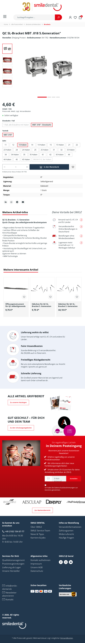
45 (17, 159)
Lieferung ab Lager (11, 567)
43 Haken (60, 154)
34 (6, 154)
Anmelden (73, 479)
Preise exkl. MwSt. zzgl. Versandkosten (16, 111)
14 (32, 145)
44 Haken (7, 159)
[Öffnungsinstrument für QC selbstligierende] (16, 288)
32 (61, 150)
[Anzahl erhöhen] (27, 167)
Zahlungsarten (66, 530)
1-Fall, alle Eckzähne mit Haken (16, 125)
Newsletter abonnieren (9, 594)
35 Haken (33, 154)
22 (77, 145)
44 (69, 154)
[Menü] (4, 16)
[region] (42, 295)
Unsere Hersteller (11, 570)
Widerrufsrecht (66, 534)
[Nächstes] (81, 71)
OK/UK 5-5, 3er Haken (42, 159)
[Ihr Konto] (70, 17)
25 (35, 150)
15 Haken (60, 145)
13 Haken (23, 145)
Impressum (36, 563)
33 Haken (71, 150)
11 (6, 145)
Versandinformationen (70, 526)
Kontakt (9, 599)
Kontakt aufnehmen (40, 560)
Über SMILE (36, 526)
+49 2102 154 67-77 (14, 531)
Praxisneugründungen (13, 563)
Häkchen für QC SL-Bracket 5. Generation (41, 305)
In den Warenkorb (51, 167)
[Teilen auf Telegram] (17, 202)
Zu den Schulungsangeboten (21, 428)
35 (24, 154)
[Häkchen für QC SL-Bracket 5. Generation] (42, 288)
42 (50, 154)
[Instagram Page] (66, 562)
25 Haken (44, 150)
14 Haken (41, 145)
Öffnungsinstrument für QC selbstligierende (15, 305)
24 (17, 150)
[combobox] (34, 17)
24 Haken (26, 150)
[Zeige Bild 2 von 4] (49, 97)
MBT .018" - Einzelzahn (41, 125)
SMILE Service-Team (40, 530)
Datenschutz (37, 570)
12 (13, 145)
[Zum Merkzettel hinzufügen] (73, 167)
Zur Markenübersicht (42, 510)
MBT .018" (8, 135)
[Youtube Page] (71, 562)
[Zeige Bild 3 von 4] (53, 97)
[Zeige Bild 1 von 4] (42, 97)
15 (51, 145)
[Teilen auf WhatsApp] (11, 202)
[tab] (15, 212)
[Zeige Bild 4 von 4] (58, 97)
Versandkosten (66, 638)
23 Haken (7, 150)
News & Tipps (37, 534)
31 (54, 150)
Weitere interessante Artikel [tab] (20, 269)
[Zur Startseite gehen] (42, 7)
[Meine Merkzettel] (75, 17)
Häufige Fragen (66, 537)
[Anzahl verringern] (4, 167)
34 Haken (15, 154)
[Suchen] (58, 17)
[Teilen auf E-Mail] (23, 202)
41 (43, 154)
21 (69, 145)
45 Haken (26, 159)
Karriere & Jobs (38, 537)
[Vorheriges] (16, 71)
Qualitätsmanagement (13, 560)
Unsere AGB (36, 567)
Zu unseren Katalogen (18, 402)
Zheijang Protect (19, 37)
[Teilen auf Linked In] (5, 202)
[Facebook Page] (61, 562)
